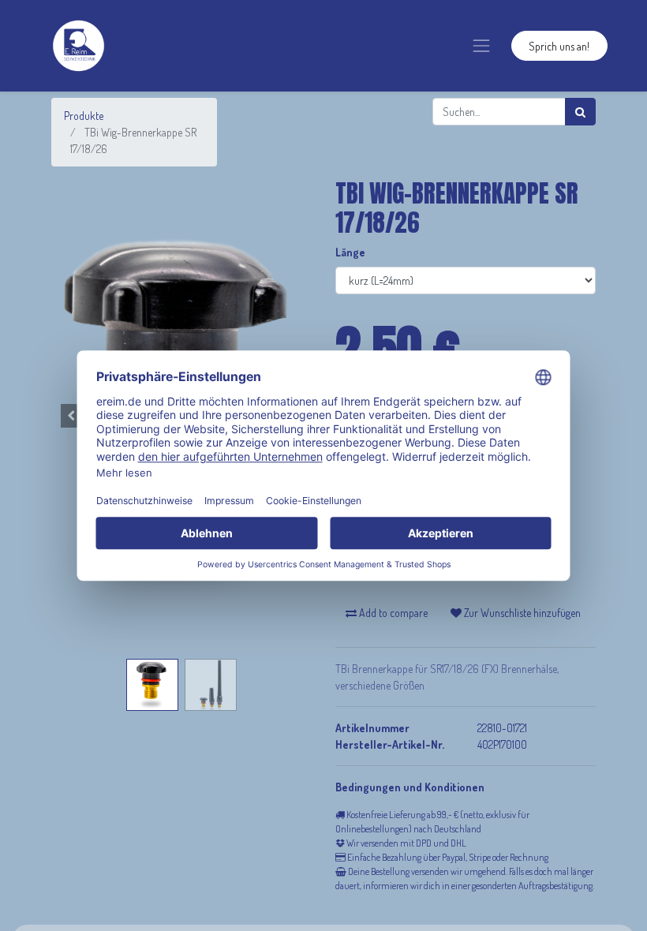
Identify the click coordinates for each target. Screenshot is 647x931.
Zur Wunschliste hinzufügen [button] (521, 612)
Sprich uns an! (559, 46)
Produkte (83, 115)
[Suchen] (580, 111)
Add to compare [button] (392, 612)
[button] (71, 415)
